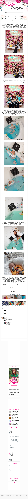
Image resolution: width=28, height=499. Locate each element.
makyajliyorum (6, 317)
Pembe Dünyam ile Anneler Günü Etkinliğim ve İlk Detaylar (15, 421)
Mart (10, 455)
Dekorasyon (10, 466)
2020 (10, 434)
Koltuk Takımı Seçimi (12, 438)
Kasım (11, 448)
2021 (10, 433)
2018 (10, 457)
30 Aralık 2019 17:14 (8, 313)
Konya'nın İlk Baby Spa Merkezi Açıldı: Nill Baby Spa (14, 436)
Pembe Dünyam (8, 322)
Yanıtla (5, 310)
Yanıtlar (5, 321)
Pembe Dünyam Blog (15, 288)
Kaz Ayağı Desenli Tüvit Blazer (14, 439)
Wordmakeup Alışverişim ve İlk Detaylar (14, 445)
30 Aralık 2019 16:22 (6, 308)
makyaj (9, 474)
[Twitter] (13, 291)
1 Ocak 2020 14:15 (6, 318)
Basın (9, 465)
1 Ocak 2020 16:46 (8, 323)
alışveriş (10, 471)
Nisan (11, 454)
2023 (10, 431)
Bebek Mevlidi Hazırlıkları (13, 442)
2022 (10, 432)
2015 (10, 460)
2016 (10, 459)
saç (9, 475)
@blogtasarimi (16, 497)
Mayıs (11, 453)
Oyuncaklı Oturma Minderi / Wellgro (14, 441)
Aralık (11, 435)
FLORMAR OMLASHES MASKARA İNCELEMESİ (15, 424)
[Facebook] (11, 291)
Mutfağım (10, 470)
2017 (10, 458)
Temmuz (11, 451)
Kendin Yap (10, 469)
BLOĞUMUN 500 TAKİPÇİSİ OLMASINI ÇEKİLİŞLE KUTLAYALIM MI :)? (15, 412)
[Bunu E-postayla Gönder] (16, 291)
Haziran (11, 452)
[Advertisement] (14, 353)
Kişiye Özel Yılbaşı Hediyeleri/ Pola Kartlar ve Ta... (14, 447)
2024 (10, 430)
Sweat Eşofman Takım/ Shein (13, 440)
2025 (10, 429)
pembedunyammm (15, 286)
